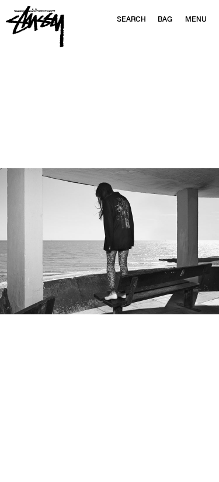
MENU (196, 19)
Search (131, 19)
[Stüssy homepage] (35, 26)
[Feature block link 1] (109, 241)
